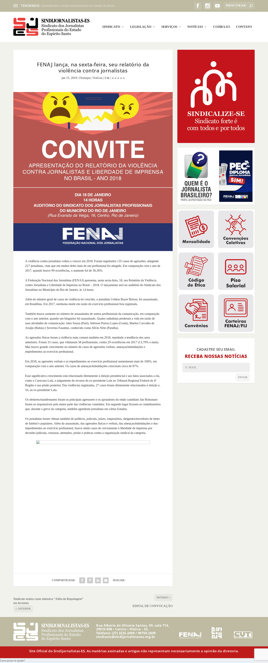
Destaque (85, 77)
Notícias (195, 26)
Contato (244, 26)
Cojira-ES (221, 26)
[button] (12, 660)
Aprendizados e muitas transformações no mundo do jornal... (78, 5)
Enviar (242, 377)
